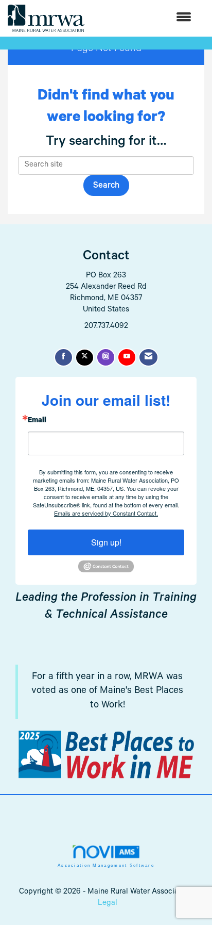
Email (37, 421)
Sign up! (106, 542)
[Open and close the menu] (143, 18)
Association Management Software (106, 865)
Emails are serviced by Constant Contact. (106, 513)
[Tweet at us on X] (84, 358)
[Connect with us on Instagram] (105, 357)
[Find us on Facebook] (63, 357)
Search (106, 186)
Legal (107, 903)
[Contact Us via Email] (148, 357)
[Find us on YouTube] (126, 357)
